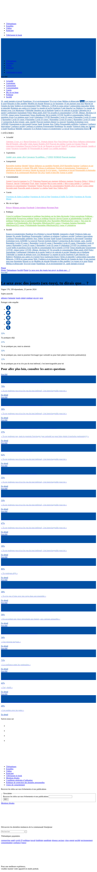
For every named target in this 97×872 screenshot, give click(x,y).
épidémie (39, 840)
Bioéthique (58, 126)
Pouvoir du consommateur (53, 186)
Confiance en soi (86, 166)
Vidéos (9, 28)
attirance (4, 298)
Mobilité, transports (23, 129)
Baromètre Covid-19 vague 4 (14, 119)
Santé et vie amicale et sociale (66, 110)
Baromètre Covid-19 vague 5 (24, 245)
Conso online (88, 186)
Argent (9, 181)
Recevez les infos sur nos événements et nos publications (26, 796)
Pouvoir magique (69, 157)
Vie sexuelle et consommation (59, 113)
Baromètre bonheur (13, 166)
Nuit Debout (63, 142)
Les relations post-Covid (24, 117)
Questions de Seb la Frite (40, 197)
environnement (87, 840)
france (23, 843)
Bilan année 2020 (40, 113)
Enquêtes (9, 26)
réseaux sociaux (58, 840)
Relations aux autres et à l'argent (23, 108)
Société (20, 270)
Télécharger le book (14, 35)
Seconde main (11, 188)
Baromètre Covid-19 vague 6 (62, 117)
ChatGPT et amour (68, 146)
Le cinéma (44, 188)
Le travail (65, 129)
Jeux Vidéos (55, 124)
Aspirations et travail (66, 170)
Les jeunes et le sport (79, 261)
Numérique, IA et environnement (36, 101)
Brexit (26, 142)
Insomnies (59, 103)
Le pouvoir (61, 122)
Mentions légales (12, 778)
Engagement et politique (31, 216)
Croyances (30, 157)
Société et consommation (74, 115)
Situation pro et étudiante (44, 110)
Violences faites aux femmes (84, 126)
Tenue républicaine (37, 115)
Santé (40, 124)
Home (3, 270)
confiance (17, 843)
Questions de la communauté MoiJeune (21, 172)
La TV (30, 181)
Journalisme (22, 113)
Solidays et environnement (25, 106)
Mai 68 (9, 144)
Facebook (30, 207)
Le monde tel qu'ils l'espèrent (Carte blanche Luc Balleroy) (60, 108)
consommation (7, 843)
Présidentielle (31, 225)
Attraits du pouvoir (37, 170)
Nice (56, 142)
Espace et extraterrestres (51, 129)
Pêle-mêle (34, 168)
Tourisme (43, 183)
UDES (50, 157)
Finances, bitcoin (13, 183)
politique (26, 840)
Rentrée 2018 (58, 166)
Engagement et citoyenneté (20, 124)
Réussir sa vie (49, 103)
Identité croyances (23, 170)
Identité (25, 166)
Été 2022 (41, 172)
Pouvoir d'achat (31, 146)
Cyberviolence (40, 207)
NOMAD (58, 157)
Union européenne (77, 216)
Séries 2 (92, 181)
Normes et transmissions (65, 168)
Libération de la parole (36, 252)
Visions (39, 186)
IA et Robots (37, 129)
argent (71, 840)
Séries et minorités (67, 257)
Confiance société (18, 126)
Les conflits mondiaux (58, 148)
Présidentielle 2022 (43, 221)
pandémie (47, 840)
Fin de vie (41, 146)
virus (67, 840)
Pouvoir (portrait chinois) (47, 122)
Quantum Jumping (69, 223)
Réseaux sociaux (19, 207)
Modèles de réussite (35, 103)
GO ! (6, 799)
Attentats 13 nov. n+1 (14, 142)
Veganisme (31, 186)
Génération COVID (42, 117)
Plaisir (82, 101)
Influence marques (66, 181)
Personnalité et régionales (85, 170)
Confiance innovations (84, 236)
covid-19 (18, 840)
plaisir (23, 298)
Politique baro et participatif (24, 221)
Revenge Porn (52, 207)
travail (32, 840)
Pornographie (48, 126)
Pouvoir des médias (57, 144)
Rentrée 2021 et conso (73, 186)
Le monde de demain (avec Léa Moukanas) (32, 254)
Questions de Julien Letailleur (18, 197)
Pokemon (37, 181)
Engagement (25, 115)
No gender (68, 126)
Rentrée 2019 (44, 144)
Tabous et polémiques (46, 168)
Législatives (71, 225)
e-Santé (4, 129)
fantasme (11, 298)
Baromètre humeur (71, 166)
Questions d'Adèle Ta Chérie (62, 197)
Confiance (83, 124)
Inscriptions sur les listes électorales (55, 216)
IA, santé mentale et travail (11, 101)
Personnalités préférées (69, 124)
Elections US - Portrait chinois (41, 142)
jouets (18, 298)
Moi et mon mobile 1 (55, 183)
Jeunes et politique (41, 218)
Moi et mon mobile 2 (73, 183)
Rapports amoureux (14, 168)
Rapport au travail (53, 146)
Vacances (15, 148)
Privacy (9, 207)
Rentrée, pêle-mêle (19, 144)
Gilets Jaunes (33, 144)
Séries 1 (85, 181)
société (77, 840)
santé (13, 840)
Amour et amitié (66, 172)
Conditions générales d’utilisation (19, 780)
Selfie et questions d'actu (21, 248)
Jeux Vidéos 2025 (60, 188)
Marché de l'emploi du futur (72, 259)
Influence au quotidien (44, 166)
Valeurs (31, 166)
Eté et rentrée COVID (54, 115)
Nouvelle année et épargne (28, 188)
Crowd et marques (19, 181)
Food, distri (34, 183)
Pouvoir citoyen (55, 218)
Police (29, 113)
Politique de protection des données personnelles (25, 782)
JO (29, 148)
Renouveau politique (25, 218)
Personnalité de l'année (39, 148)
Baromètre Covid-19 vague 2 (61, 119)
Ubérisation (24, 183)
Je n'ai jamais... (52, 170)
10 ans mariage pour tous (74, 103)
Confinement (11, 113)
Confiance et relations (34, 126)
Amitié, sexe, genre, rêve (16, 157)
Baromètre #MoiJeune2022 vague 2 (47, 223)
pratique (29, 298)
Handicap (11, 129)
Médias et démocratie (70, 101)
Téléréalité (29, 110)
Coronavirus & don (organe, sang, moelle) (19, 122)
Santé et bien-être (52, 172)
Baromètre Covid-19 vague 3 (38, 119)
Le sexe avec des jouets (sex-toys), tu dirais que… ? (49, 270)
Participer (10, 30)
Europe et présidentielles (72, 218)
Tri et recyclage (56, 101)
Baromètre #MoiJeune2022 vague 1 (66, 221)
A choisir (25, 168)
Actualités (23, 148)
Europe (34, 124)
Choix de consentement (15, 785)
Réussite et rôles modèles (17, 103)
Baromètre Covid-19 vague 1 (17, 243)
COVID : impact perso (10, 115)
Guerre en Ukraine (73, 144)
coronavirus (5, 840)
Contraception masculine (79, 106)
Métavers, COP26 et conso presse (55, 106)
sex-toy (36, 298)
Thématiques (11, 24)
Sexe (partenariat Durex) (79, 129)
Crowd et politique (13, 216)
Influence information (86, 142)
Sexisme (46, 124)
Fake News (73, 142)
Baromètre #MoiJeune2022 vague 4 (51, 225)
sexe (41, 298)
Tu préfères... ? (41, 157)
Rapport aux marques (49, 181)
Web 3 (38, 106)
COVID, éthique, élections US (83, 113)
